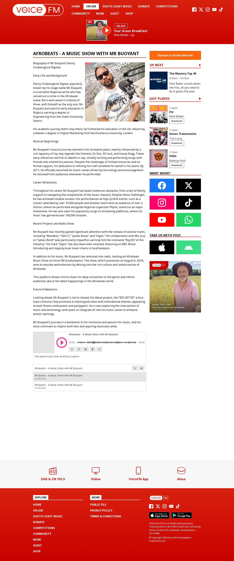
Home (76, 6)
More (100, 13)
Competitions (167, 6)
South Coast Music (117, 6)
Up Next (156, 65)
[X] (201, 11)
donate (144, 6)
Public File (98, 505)
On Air (91, 6)
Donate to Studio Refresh (175, 55)
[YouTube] (214, 11)
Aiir (163, 540)
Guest (114, 13)
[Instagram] (208, 11)
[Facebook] (194, 11)
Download (176, 121)
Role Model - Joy (124, 35)
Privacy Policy (101, 510)
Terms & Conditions (105, 516)
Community (81, 13)
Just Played (160, 99)
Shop (129, 13)
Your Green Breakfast (131, 31)
